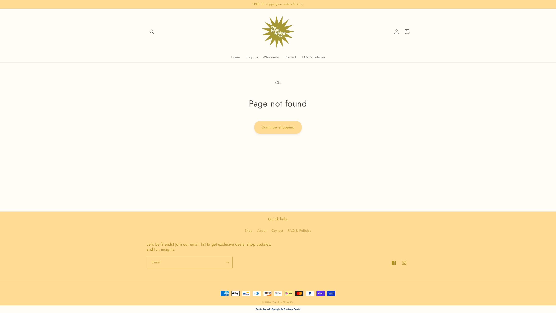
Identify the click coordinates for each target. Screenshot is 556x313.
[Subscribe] (227, 262)
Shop (249, 230)
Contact (277, 230)
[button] (152, 31)
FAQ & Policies (299, 230)
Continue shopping (278, 127)
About (261, 230)
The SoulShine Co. (283, 302)
